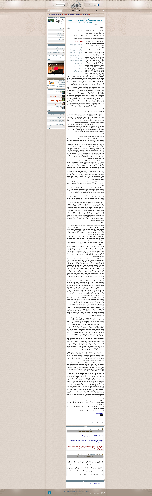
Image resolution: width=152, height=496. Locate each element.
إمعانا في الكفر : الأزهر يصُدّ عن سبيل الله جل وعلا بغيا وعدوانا (55, 53)
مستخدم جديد (53, 5)
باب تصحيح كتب (60, 39)
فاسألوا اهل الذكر (56, 112)
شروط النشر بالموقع (61, 84)
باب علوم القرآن (60, 37)
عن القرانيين (93, 10)
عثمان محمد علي (92, 429)
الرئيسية (100, 10)
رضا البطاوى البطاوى (58, 98)
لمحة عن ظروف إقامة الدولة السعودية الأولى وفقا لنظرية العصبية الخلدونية (75, 57)
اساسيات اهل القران (92, 422)
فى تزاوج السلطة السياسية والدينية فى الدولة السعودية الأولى (75, 46)
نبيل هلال (60, 95)
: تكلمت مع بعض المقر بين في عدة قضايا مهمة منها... (55, 121)
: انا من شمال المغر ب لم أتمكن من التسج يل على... (55, 118)
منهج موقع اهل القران (61, 82)
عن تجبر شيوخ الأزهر (59, 50)
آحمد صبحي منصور (92, 454)
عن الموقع (84, 491)
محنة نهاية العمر (60, 47)
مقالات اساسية (69, 10)
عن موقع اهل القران (62, 80)
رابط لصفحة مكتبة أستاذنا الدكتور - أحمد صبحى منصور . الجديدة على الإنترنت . (71, 14)
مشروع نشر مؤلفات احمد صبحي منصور (57, 28)
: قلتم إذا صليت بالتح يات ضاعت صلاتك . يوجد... (55, 124)
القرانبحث (75, 491)
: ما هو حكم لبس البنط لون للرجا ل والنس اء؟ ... (55, 126)
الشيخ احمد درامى (59, 106)
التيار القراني (79, 491)
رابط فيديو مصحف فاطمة (51, 14)
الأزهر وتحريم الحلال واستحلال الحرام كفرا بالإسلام (55, 56)
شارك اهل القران (56, 79)
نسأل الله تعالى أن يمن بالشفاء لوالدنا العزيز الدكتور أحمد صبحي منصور (99, 14)
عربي (92, 5)
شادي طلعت (60, 102)
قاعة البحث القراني (60, 31)
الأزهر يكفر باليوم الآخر (59, 48)
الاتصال (77, 10)
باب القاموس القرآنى (59, 35)
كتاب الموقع (84, 10)
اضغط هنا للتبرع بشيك (51, 85)
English (95, 5)
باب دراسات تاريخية (60, 33)
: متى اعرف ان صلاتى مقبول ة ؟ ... (55, 115)
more (49, 59)
